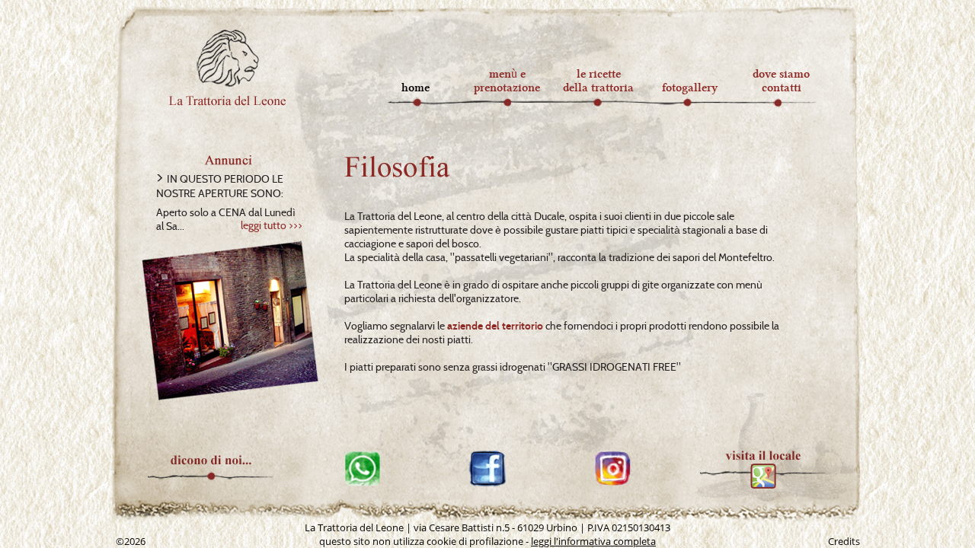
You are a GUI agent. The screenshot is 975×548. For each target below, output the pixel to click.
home (415, 87)
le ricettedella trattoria (598, 80)
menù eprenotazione (507, 80)
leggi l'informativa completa (593, 541)
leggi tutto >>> (271, 225)
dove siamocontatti (781, 80)
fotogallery (690, 87)
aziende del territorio (495, 326)
